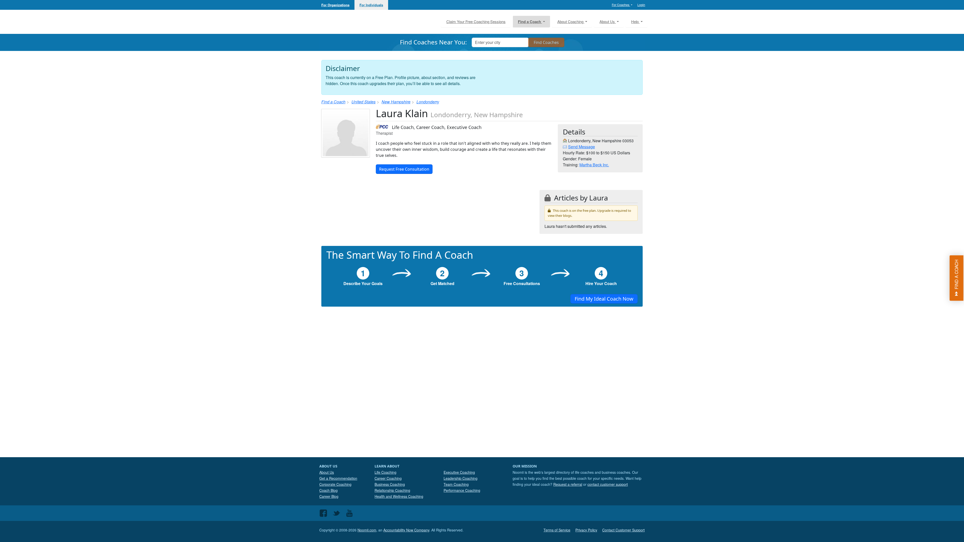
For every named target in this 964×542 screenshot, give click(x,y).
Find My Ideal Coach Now (604, 298)
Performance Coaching (462, 490)
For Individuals (371, 5)
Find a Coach (333, 102)
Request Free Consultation (404, 169)
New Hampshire (396, 102)
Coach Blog (328, 490)
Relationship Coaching (392, 490)
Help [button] (635, 21)
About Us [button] (607, 21)
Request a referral (567, 484)
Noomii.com (366, 529)
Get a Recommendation (338, 478)
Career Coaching (388, 478)
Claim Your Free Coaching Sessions (476, 21)
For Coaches (621, 5)
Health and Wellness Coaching (399, 496)
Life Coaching (385, 472)
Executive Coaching (459, 472)
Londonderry (427, 102)
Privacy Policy (586, 529)
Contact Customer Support (623, 529)
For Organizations (335, 5)
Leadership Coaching (460, 478)
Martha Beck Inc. (594, 165)
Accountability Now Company (406, 529)
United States (363, 102)
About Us (326, 472)
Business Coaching (390, 484)
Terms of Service (557, 529)
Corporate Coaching (335, 484)
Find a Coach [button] (530, 21)
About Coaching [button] (570, 21)
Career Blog (328, 496)
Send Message (581, 147)
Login (641, 5)
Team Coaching (456, 484)
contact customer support (607, 484)
